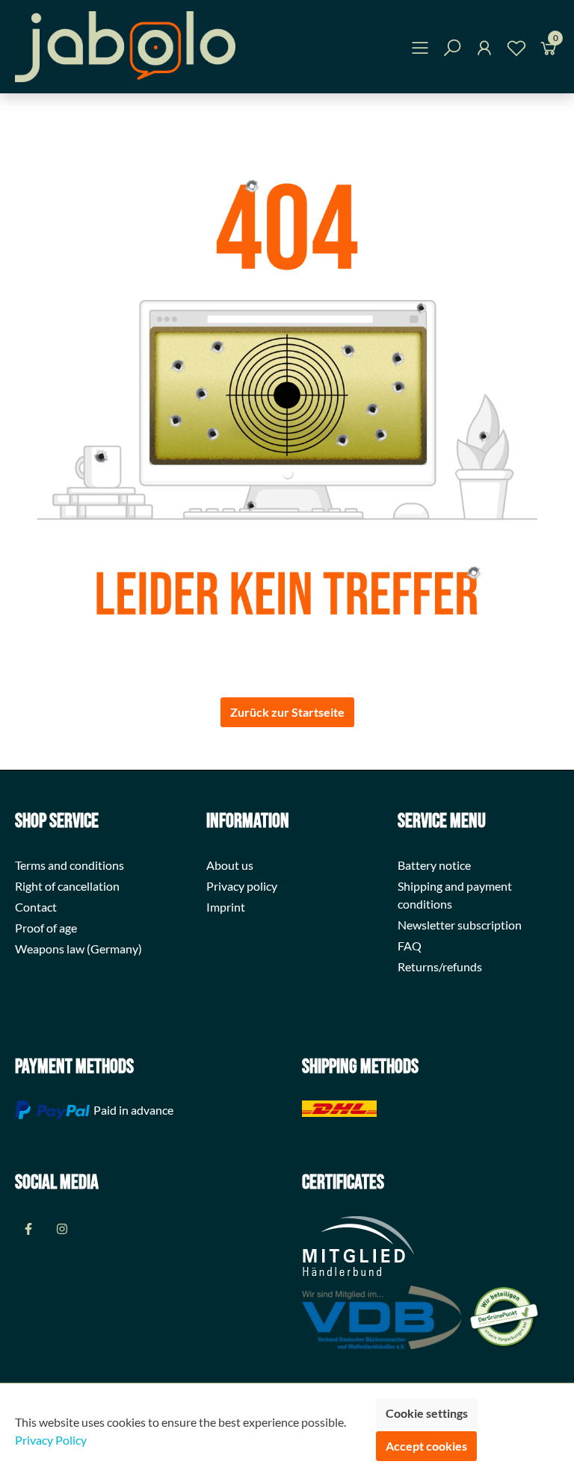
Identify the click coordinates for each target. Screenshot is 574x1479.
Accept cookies (426, 1446)
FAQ (410, 945)
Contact (36, 907)
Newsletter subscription (460, 925)
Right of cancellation (67, 886)
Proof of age (46, 928)
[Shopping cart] (548, 50)
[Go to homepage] (125, 46)
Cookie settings (427, 1413)
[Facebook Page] (28, 1228)
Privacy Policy (51, 1440)
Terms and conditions (69, 865)
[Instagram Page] (62, 1228)
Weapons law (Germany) (78, 948)
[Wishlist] (516, 50)
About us (229, 865)
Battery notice (434, 865)
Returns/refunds (440, 966)
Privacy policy (241, 886)
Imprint (225, 907)
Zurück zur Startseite (287, 712)
